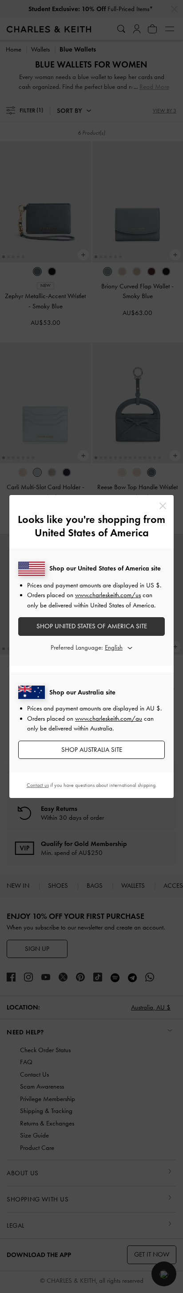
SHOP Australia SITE (91, 750)
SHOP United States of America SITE (91, 626)
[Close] (162, 505)
